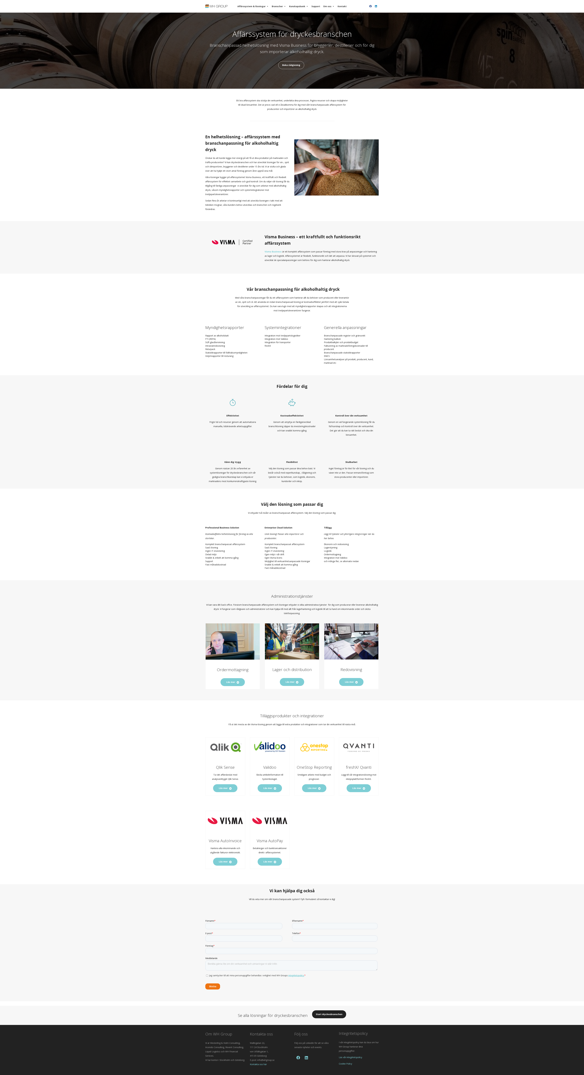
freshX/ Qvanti (358, 767)
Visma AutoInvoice (225, 840)
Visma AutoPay (270, 840)
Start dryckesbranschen (329, 1014)
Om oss (327, 6)
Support (315, 6)
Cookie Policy (345, 1063)
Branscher (277, 6)
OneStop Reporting (314, 767)
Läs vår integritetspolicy (350, 1057)
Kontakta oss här (258, 1064)
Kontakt (342, 6)
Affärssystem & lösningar (251, 6)
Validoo (269, 767)
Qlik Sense (225, 767)
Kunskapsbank (297, 6)
